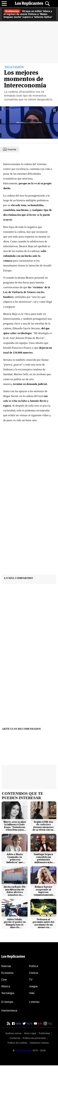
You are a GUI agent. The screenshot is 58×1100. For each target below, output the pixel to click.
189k (18, 1023)
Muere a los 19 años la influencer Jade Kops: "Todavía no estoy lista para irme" (14, 826)
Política (33, 966)
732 (49, 1023)
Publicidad (44, 1033)
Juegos (33, 986)
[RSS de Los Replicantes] (8, 1023)
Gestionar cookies (39, 1042)
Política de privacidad (34, 1038)
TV (30, 979)
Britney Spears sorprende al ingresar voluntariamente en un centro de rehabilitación (43, 891)
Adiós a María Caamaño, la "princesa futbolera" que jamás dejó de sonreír (14, 858)
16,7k (29, 1023)
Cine (4, 979)
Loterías (34, 1001)
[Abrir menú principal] (4, 3)
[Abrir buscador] (47, 3)
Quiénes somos (13, 1033)
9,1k (39, 1023)
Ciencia (33, 972)
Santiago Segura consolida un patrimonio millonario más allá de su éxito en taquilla (43, 858)
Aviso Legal (30, 1033)
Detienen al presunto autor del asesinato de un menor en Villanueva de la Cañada (43, 923)
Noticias (6, 966)
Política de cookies (17, 1042)
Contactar (15, 1038)
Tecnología (7, 993)
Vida (31, 993)
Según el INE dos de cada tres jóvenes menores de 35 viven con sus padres (43, 826)
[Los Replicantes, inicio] (29, 3)
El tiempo (7, 1001)
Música (5, 986)
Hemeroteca (9, 1010)
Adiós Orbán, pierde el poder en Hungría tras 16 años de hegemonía (15, 923)
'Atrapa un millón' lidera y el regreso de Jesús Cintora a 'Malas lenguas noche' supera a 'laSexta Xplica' (28, 14)
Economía (7, 972)
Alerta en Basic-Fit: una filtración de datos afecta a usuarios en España (15, 891)
